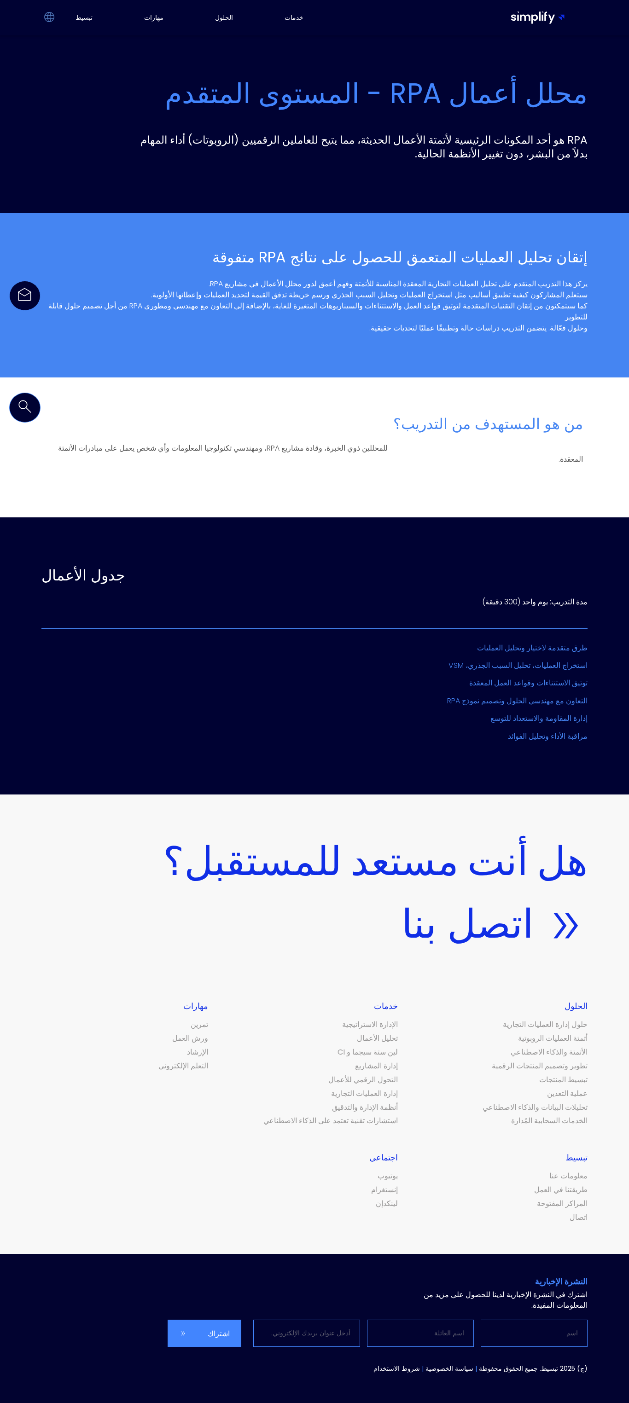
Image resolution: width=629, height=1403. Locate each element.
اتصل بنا (468, 923)
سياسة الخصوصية (449, 1368)
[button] (49, 18)
